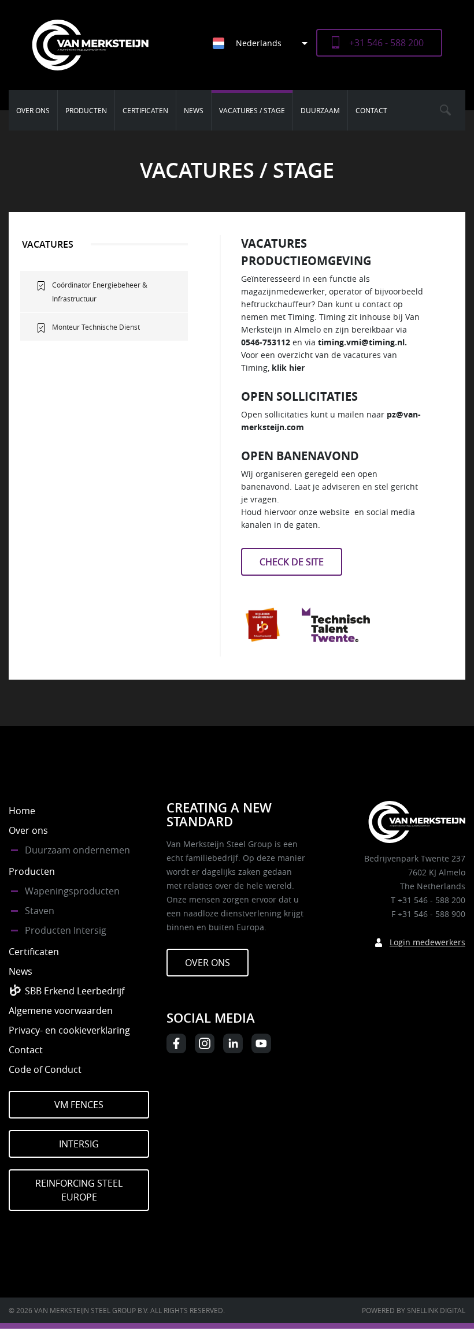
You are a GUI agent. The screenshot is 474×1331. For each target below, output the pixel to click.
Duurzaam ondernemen (77, 850)
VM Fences (78, 1104)
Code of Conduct (45, 1069)
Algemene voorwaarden (61, 1010)
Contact (371, 110)
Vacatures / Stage (252, 110)
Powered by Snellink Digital (413, 1310)
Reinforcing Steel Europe (79, 1190)
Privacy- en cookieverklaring (69, 1030)
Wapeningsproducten (72, 891)
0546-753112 (265, 342)
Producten (86, 110)
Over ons (33, 110)
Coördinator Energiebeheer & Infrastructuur (99, 291)
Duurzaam (320, 110)
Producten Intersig (65, 930)
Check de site (292, 561)
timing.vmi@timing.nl (361, 342)
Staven (39, 910)
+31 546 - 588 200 (386, 42)
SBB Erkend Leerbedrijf (74, 991)
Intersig (79, 1144)
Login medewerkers (427, 942)
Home (22, 810)
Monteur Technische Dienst (96, 326)
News (193, 110)
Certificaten (145, 110)
